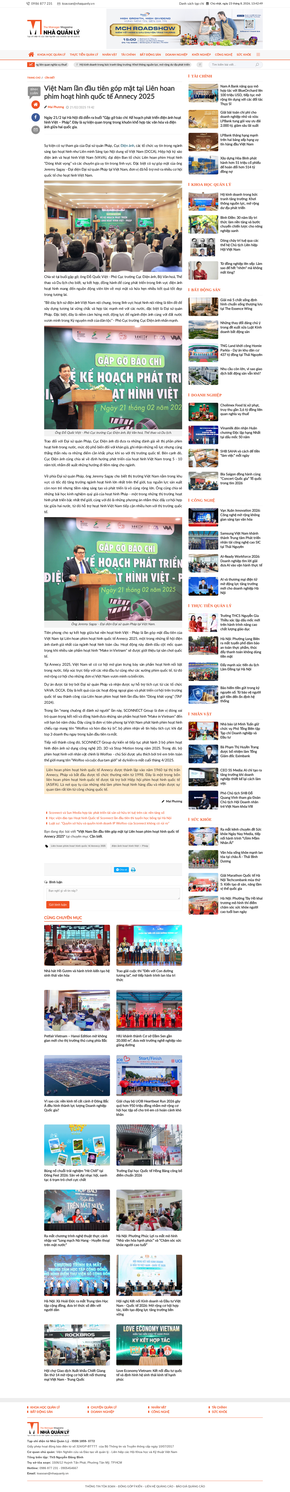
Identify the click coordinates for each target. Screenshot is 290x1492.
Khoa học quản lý (211, 184)
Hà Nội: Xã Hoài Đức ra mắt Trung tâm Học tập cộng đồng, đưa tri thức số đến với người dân (76, 1306)
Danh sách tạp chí (191, 3)
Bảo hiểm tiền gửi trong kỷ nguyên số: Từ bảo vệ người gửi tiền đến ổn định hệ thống (240, 694)
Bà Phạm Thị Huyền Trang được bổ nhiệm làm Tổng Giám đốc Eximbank (239, 751)
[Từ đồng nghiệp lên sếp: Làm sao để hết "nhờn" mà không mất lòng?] (203, 270)
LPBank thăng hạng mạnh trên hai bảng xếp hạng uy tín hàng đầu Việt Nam (239, 140)
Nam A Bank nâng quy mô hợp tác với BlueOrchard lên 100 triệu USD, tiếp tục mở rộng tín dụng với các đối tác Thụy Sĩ (241, 95)
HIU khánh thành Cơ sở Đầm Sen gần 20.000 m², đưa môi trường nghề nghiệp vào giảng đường (149, 1040)
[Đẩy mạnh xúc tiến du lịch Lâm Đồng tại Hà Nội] (203, 671)
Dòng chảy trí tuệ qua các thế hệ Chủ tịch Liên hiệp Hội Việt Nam (239, 245)
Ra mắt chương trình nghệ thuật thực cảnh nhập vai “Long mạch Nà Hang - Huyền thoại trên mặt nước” (77, 1240)
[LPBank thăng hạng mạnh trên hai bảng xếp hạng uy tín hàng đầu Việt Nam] (203, 142)
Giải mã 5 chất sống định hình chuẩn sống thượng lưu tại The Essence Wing (241, 304)
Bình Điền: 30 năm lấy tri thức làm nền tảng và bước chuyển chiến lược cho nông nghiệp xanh (241, 224)
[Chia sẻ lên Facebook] (35, 117)
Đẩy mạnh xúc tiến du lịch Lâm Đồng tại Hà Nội (239, 667)
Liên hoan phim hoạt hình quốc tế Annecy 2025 (78, 846)
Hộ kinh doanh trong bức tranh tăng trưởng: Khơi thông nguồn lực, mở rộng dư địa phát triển (87, 64)
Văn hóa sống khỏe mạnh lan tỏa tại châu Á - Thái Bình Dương (241, 857)
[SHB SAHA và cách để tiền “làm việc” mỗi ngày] (203, 458)
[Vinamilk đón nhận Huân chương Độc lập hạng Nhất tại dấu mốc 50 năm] (203, 435)
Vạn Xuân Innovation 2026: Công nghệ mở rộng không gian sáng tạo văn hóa (240, 515)
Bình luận (34, 91)
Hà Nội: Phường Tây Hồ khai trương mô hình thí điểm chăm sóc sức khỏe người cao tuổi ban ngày (241, 905)
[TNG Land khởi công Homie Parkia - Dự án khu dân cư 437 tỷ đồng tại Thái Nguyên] (203, 352)
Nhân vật (201, 714)
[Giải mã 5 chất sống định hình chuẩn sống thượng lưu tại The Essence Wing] (203, 307)
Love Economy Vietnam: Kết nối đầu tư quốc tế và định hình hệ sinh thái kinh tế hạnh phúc (149, 1375)
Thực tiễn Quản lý (211, 606)
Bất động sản (205, 290)
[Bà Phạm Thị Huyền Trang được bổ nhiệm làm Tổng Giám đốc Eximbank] (203, 754)
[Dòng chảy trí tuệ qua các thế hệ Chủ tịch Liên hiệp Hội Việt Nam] (203, 247)
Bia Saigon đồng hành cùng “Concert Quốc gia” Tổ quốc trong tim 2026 (241, 479)
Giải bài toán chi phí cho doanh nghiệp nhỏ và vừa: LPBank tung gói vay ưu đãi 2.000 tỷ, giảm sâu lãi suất (240, 119)
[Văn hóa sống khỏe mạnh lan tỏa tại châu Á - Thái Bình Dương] (203, 859)
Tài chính (201, 76)
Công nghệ (203, 500)
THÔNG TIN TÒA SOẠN (100, 1486)
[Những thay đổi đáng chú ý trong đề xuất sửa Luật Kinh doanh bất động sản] (203, 329)
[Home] (35, 104)
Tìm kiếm (257, 64)
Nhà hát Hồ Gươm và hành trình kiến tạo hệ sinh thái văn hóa (77, 973)
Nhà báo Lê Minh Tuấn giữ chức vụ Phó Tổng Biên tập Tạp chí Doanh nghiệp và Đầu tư (240, 731)
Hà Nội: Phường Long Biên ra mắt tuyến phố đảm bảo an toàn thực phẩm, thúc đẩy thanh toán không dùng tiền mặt (240, 647)
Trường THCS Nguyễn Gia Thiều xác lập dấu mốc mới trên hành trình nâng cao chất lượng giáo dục (240, 622)
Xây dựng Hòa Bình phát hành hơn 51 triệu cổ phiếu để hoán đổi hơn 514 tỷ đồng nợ (240, 165)
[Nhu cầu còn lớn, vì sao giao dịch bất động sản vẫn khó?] (203, 375)
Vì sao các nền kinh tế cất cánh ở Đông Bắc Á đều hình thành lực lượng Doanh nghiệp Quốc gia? (76, 1106)
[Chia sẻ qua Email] (35, 130)
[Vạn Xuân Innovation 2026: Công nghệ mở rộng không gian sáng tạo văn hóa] (203, 517)
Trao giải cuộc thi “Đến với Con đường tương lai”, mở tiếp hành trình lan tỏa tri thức (145, 975)
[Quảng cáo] (176, 29)
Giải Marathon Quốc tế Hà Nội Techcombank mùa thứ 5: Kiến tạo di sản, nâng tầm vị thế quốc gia (241, 882)
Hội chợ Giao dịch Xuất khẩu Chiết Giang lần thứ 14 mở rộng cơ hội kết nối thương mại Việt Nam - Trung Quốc (75, 1375)
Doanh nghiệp (206, 395)
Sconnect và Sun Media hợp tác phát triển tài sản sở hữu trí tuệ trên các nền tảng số (107, 812)
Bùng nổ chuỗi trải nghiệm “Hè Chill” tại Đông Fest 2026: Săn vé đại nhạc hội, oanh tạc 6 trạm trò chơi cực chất (75, 1175)
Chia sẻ (123, 870)
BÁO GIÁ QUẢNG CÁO (190, 1486)
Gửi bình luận (58, 904)
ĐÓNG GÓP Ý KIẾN (130, 1486)
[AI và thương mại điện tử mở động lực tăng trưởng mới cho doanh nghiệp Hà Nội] (203, 586)
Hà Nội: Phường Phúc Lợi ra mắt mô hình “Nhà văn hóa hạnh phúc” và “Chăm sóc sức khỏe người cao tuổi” (148, 1240)
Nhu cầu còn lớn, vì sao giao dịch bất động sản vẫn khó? (241, 371)
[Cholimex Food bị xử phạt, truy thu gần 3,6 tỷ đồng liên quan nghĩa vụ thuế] (203, 412)
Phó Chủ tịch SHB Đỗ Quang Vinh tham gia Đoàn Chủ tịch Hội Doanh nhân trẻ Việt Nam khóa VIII (240, 800)
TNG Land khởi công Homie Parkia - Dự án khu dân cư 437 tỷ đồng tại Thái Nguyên (241, 350)
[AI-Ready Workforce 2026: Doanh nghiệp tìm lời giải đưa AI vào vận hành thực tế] (203, 563)
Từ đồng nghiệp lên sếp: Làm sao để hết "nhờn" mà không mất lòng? (241, 268)
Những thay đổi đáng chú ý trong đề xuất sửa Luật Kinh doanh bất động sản (241, 327)
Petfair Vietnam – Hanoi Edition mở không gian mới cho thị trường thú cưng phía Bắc (75, 1038)
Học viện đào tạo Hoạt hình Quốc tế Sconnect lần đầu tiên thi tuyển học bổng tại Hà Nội (110, 818)
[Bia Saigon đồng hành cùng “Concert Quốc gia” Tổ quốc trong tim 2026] (203, 481)
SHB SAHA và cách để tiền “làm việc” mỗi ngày (240, 454)
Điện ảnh (127, 145)
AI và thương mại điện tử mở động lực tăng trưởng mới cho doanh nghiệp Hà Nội (239, 586)
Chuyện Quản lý (103, 1407)
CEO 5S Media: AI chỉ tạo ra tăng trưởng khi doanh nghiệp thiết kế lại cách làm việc (241, 777)
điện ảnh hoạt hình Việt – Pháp (130, 846)
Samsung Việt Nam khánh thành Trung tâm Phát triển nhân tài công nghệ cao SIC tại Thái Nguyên (240, 540)
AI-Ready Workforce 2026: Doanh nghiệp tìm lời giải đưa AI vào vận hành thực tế (241, 561)
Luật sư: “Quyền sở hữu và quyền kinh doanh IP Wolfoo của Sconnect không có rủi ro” (109, 823)
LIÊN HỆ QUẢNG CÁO (159, 1486)
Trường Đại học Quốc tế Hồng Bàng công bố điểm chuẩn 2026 (149, 1173)
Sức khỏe (201, 819)
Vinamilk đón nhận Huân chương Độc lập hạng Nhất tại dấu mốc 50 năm (197, 64)
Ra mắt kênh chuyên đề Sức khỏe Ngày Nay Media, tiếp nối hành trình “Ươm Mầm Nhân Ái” (241, 836)
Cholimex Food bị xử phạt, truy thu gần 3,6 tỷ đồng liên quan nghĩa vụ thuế (241, 410)
